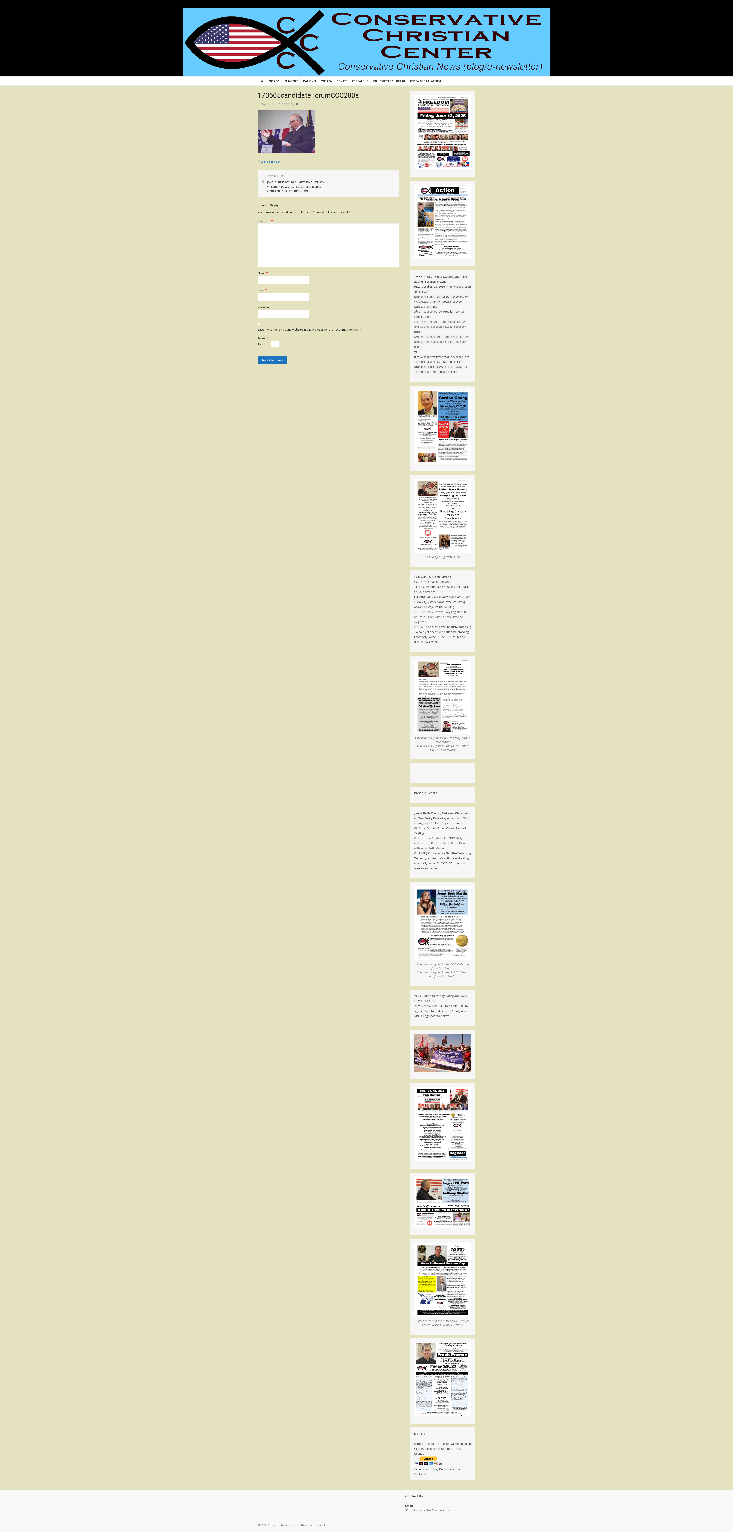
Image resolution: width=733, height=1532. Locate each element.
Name (263, 273)
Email (262, 290)
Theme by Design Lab (313, 1525)
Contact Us (360, 81)
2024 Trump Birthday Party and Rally (440, 996)
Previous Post (295, 183)
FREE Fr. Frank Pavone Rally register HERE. (442, 612)
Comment (265, 221)
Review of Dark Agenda (426, 81)
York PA (326, 81)
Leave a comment (271, 161)
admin (286, 104)
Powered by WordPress (284, 1525)
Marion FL (309, 81)
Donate (342, 81)
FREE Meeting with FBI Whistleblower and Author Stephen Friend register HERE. (441, 326)
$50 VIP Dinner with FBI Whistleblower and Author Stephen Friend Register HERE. (442, 341)
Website (263, 307)
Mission (274, 81)
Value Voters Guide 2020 (389, 81)
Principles (291, 81)
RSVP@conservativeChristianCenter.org (431, 1510)
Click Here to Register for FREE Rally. (438, 838)
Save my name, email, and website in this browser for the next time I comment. (310, 329)
